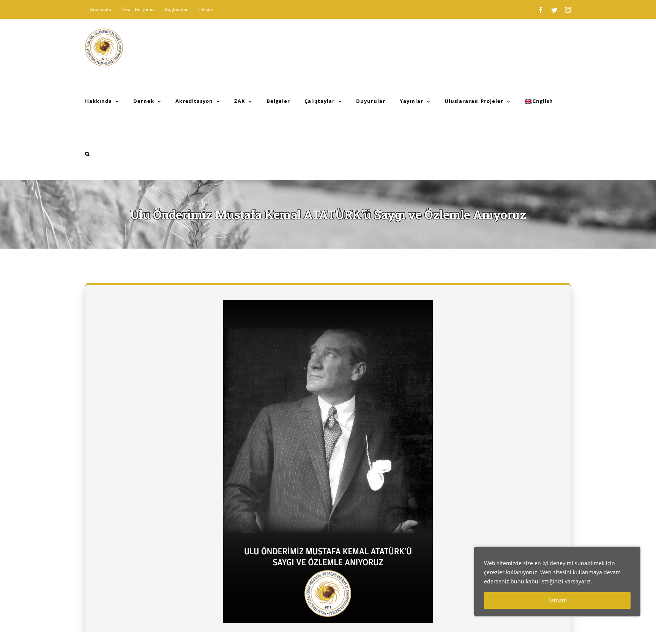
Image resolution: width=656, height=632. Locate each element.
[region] (557, 581)
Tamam (557, 600)
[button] (87, 154)
